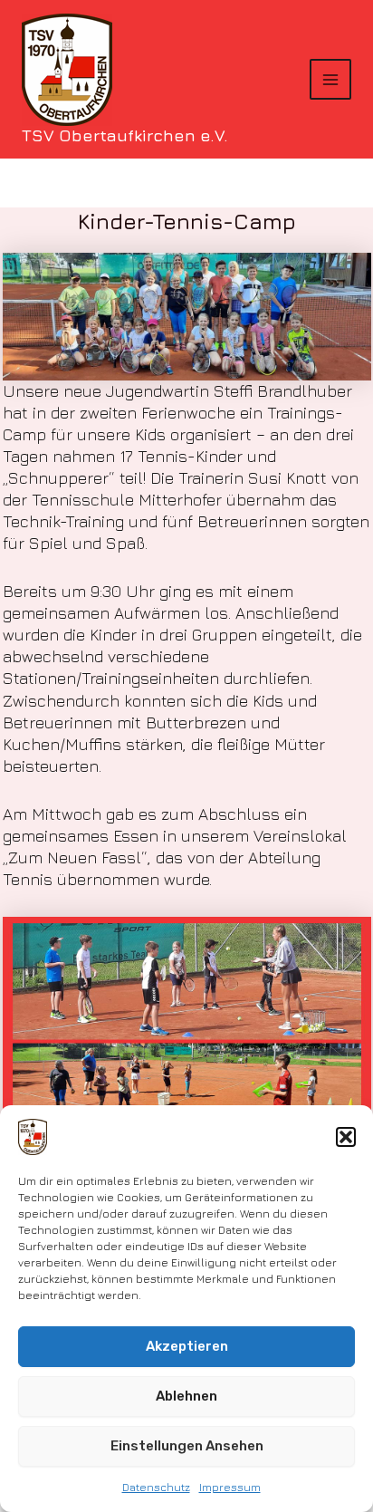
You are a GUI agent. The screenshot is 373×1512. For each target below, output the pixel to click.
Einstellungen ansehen (186, 1446)
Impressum (230, 1487)
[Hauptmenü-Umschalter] (330, 80)
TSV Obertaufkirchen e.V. (125, 135)
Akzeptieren (187, 1346)
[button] (346, 1137)
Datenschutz (156, 1487)
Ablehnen (186, 1396)
